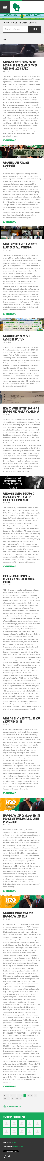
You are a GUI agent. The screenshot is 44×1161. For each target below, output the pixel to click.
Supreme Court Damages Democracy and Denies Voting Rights (19, 579)
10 (5, 1098)
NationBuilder (18, 1147)
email (14, 1142)
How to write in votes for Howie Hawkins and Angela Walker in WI (21, 409)
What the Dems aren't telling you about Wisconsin (21, 719)
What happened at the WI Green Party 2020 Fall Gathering (20, 245)
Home (4, 40)
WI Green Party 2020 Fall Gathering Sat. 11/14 (16, 337)
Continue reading (9, 140)
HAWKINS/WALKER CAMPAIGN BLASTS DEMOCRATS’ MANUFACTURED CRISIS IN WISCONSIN (21, 818)
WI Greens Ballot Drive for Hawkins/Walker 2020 (18, 914)
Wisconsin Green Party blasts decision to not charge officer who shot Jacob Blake (20, 65)
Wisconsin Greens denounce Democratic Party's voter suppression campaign (18, 497)
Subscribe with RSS (14, 1107)
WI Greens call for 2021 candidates (16, 164)
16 (12, 1098)
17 (17, 1098)
